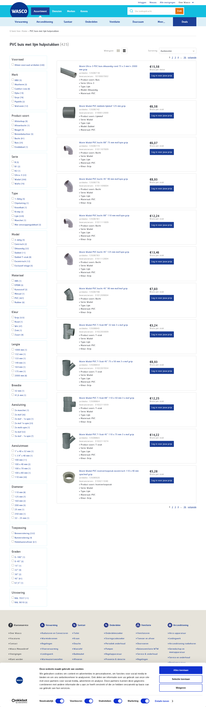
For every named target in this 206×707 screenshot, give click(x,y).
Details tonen (162, 701)
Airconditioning (180, 625)
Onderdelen (114, 625)
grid (118, 49)
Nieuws (153, 2)
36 (185, 57)
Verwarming (51, 625)
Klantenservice (21, 625)
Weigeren (181, 687)
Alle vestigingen (167, 2)
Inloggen (142, 2)
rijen (124, 49)
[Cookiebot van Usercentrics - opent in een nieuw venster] (19, 701)
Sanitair (82, 625)
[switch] (88, 701)
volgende (192, 57)
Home (24, 31)
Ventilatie (146, 625)
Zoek (179, 10)
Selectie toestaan (181, 679)
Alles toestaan (180, 670)
